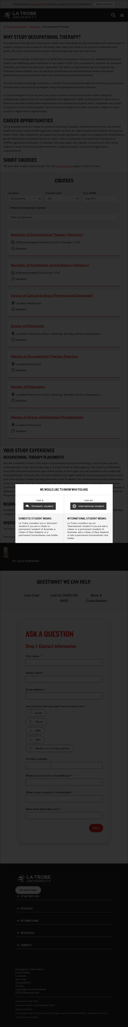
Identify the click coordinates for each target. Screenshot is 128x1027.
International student (91, 506)
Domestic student (42, 506)
